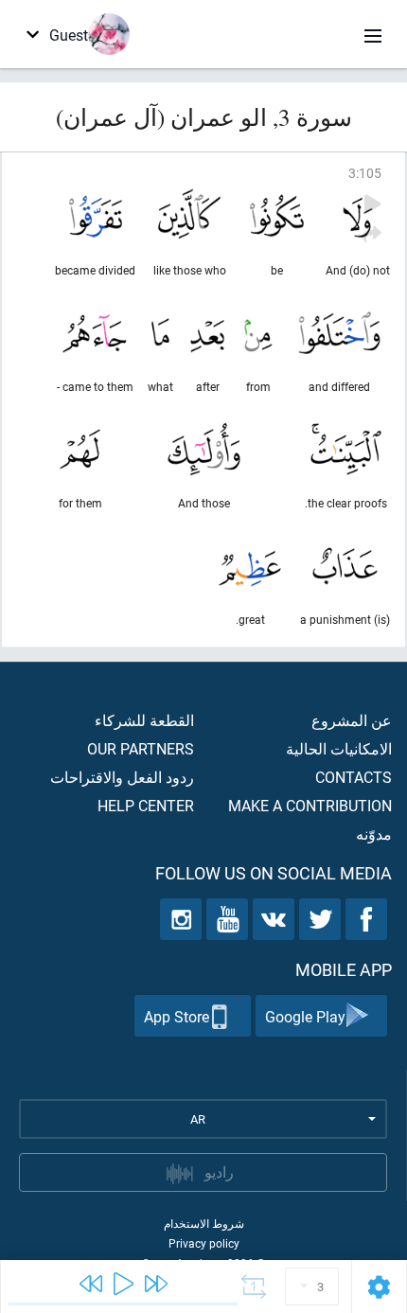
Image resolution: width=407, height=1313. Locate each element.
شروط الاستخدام (204, 1223)
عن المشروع (351, 720)
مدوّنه (374, 833)
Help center (145, 805)
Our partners (140, 748)
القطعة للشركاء (144, 720)
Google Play (305, 1016)
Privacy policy (203, 1243)
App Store (176, 1016)
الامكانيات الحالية (339, 748)
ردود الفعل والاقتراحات (122, 777)
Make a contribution (310, 805)
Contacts (353, 777)
